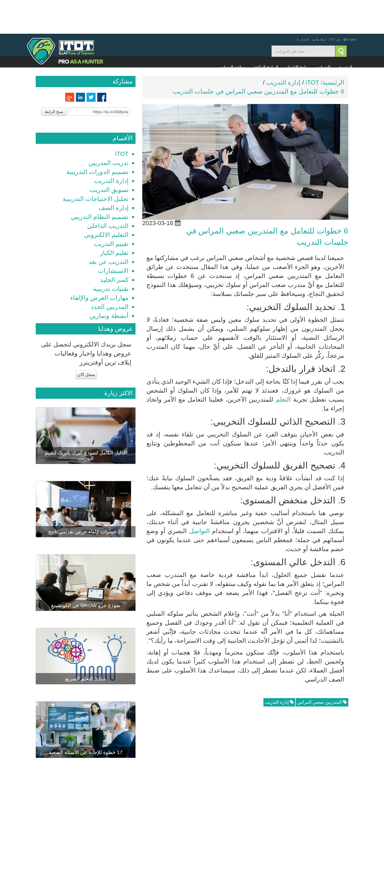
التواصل (199, 497)
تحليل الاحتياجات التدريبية (95, 165)
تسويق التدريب (109, 156)
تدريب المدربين (108, 129)
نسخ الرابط (54, 78)
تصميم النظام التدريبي (99, 183)
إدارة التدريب (277, 668)
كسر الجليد (114, 246)
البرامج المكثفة (266, 33)
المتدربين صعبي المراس (320, 668)
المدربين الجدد (109, 273)
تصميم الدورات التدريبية (97, 138)
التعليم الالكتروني (106, 201)
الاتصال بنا (303, 5)
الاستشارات (113, 237)
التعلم (283, 365)
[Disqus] (245, 762)
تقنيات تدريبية (110, 255)
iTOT (121, 120)
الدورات (323, 33)
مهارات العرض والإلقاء (99, 264)
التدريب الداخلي (107, 192)
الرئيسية (345, 33)
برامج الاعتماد (298, 33)
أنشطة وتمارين (108, 282)
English (351, 5)
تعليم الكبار (114, 219)
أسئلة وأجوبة (318, 5)
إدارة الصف (113, 174)
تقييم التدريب (111, 210)
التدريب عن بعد (108, 228)
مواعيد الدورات (232, 33)
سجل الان (86, 340)
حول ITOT (335, 5)
